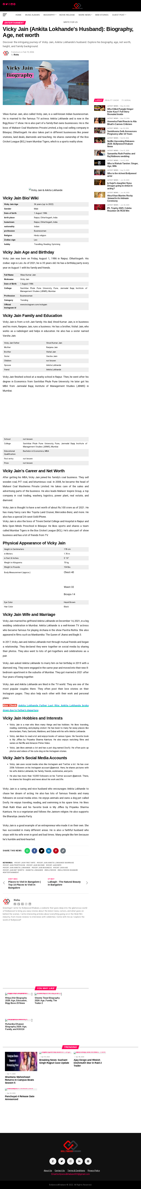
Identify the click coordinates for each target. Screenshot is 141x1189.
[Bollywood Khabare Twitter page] (61, 1161)
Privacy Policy (94, 1170)
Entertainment (11, 872)
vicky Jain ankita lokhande (17, 868)
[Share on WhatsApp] (27, 851)
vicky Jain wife (54, 865)
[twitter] (7, 4)
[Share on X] (41, 851)
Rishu (16, 55)
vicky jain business (42, 868)
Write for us (70, 22)
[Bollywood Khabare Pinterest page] (88, 1161)
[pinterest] (14, 4)
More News (85, 15)
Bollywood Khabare (68, 870)
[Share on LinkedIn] (48, 851)
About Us (48, 1170)
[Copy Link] (63, 851)
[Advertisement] (46, 166)
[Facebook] (4, 4)
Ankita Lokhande (35, 870)
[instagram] (9, 4)
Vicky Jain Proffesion (14, 865)
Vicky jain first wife (25, 863)
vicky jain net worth (14, 870)
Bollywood (51, 870)
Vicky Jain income (36, 865)
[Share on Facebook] (34, 851)
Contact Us (60, 1170)
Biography (49, 15)
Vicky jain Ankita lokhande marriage (56, 863)
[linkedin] (12, 4)
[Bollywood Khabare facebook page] (52, 1161)
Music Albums (32, 15)
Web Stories (101, 15)
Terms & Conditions (76, 1170)
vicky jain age (61, 868)
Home (18, 15)
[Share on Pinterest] (56, 851)
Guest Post (118, 15)
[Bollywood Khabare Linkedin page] (79, 1161)
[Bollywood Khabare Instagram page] (70, 1161)
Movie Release (67, 15)
